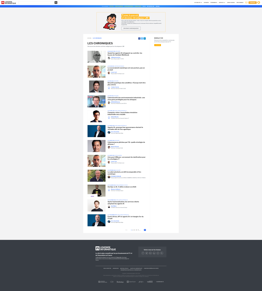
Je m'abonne (157, 45)
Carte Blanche (119, 6)
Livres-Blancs (231, 2)
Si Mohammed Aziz (115, 57)
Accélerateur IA (128, 6)
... (139, 230)
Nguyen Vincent (115, 146)
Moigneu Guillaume (115, 189)
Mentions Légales (124, 268)
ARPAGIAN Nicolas (115, 102)
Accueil (89, 38)
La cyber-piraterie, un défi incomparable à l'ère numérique (124, 173)
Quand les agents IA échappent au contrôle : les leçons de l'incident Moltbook (125, 54)
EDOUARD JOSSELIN (116, 176)
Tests (144, 6)
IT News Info (118, 257)
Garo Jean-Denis (115, 131)
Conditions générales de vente (151, 268)
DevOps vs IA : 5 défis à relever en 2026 (122, 187)
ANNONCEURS (116, 268)
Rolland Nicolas (115, 116)
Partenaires (240, 2)
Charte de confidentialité (136, 268)
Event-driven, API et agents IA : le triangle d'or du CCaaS (125, 217)
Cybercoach (138, 6)
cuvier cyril (114, 72)
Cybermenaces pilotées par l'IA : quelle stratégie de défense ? (126, 143)
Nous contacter (107, 268)
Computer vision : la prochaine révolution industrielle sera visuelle (122, 113)
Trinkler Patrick (115, 87)
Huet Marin (113, 206)
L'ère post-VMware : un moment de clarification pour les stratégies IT (126, 158)
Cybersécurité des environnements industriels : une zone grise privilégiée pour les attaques (126, 98)
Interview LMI (150, 6)
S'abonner (252, 2)
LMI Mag (158, 6)
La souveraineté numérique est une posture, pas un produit (126, 69)
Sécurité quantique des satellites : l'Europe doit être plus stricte (127, 84)
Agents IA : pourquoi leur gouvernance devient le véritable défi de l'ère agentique (125, 128)
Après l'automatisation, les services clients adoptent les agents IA (123, 203)
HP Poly (112, 6)
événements (213, 2)
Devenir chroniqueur (131, 28)
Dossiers (206, 2)
